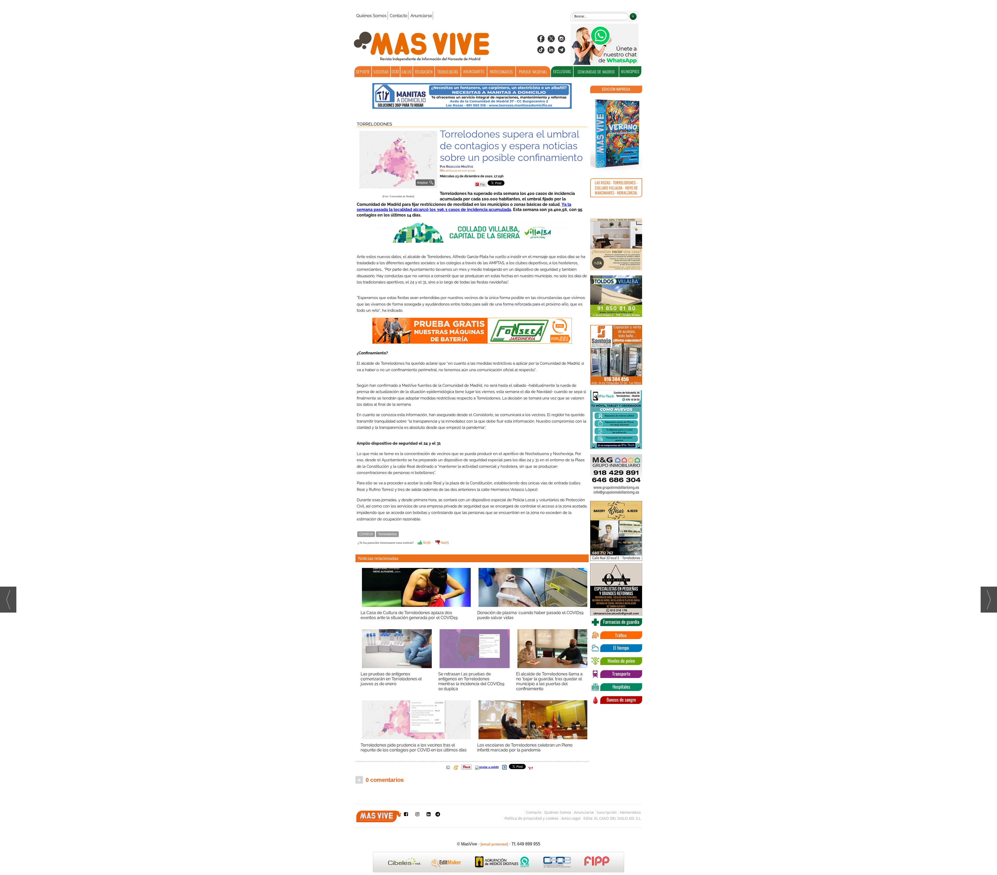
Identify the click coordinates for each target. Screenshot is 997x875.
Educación (424, 71)
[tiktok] (541, 51)
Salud (406, 71)
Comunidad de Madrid (596, 71)
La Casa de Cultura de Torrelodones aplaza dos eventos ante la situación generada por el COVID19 (409, 615)
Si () (426, 543)
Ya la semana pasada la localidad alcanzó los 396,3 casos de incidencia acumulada (464, 207)
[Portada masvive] (616, 133)
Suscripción (607, 812)
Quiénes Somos (371, 15)
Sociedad (381, 71)
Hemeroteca (630, 812)
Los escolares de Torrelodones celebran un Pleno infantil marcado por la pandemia (524, 747)
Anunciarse (421, 15)
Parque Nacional (533, 71)
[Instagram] (561, 40)
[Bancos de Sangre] (616, 700)
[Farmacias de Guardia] (616, 622)
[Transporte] (616, 674)
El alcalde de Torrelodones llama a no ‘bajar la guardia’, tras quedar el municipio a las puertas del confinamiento (549, 681)
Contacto (398, 15)
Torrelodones (374, 124)
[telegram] (561, 51)
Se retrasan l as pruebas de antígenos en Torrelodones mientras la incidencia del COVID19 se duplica (471, 681)
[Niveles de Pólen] (616, 661)
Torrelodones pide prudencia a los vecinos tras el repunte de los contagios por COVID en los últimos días (414, 747)
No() (444, 543)
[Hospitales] (616, 687)
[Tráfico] (616, 635)
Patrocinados (501, 71)
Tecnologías (447, 71)
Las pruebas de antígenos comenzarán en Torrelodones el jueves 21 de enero (391, 678)
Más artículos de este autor (457, 170)
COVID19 (366, 534)
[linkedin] (551, 51)
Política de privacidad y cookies (531, 818)
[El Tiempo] (616, 648)
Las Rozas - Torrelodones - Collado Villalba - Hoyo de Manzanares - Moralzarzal (616, 187)
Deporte (363, 71)
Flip (482, 184)
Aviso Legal (571, 818)
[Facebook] (541, 40)
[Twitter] (551, 40)
